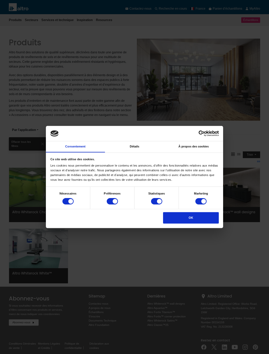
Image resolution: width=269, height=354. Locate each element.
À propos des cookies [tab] (193, 146)
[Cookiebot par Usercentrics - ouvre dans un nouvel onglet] (201, 133)
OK (191, 217)
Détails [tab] (134, 146)
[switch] (112, 201)
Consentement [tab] (75, 146)
